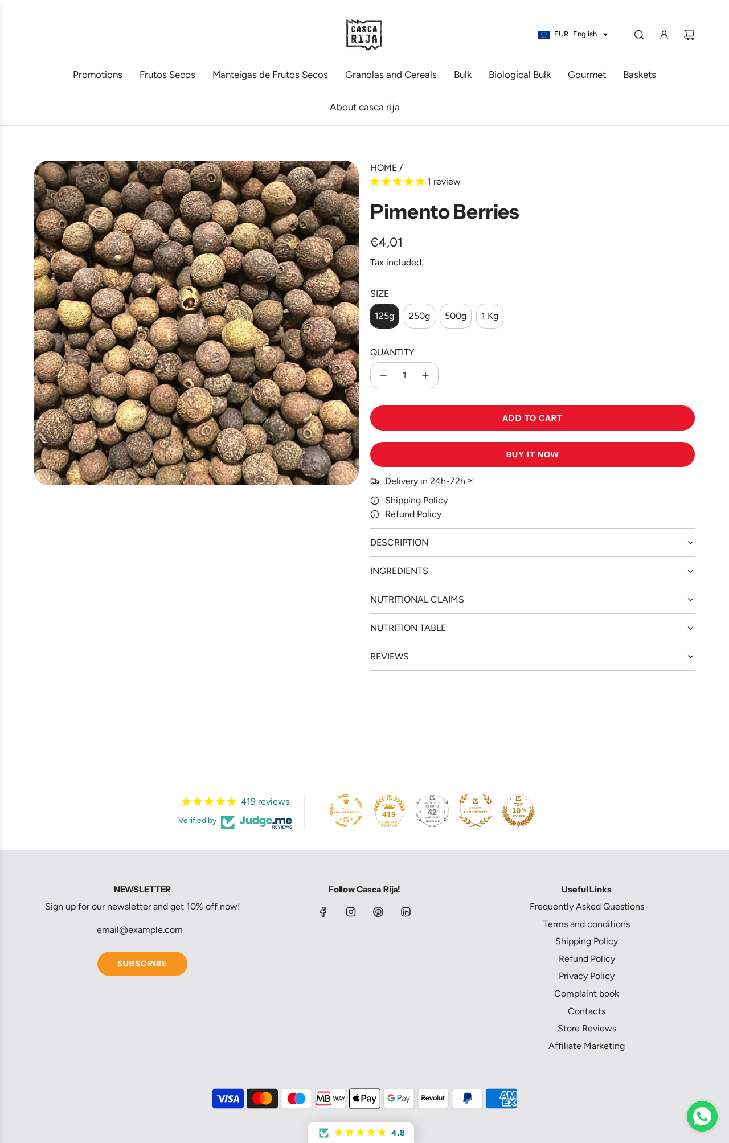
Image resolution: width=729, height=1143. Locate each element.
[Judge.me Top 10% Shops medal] (518, 810)
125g (384, 315)
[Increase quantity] (425, 375)
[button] (398, 181)
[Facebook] (323, 911)
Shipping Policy (416, 500)
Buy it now (532, 454)
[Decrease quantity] (383, 375)
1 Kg (489, 315)
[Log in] (664, 34)
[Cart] (689, 34)
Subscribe (142, 963)
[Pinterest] (378, 911)
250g (419, 315)
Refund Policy (413, 514)
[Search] (639, 34)
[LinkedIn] (405, 911)
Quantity (392, 352)
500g (455, 315)
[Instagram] (350, 911)
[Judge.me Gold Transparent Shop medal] (346, 810)
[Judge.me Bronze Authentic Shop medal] (475, 810)
